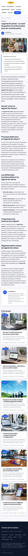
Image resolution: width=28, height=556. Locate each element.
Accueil (3, 6)
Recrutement (10, 6)
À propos (10, 12)
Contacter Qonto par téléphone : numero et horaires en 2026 (13, 503)
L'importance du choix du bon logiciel (13, 67)
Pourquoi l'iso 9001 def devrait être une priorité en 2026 (12, 333)
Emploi (12, 9)
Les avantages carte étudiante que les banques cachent (12, 470)
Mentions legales (5, 539)
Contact (17, 12)
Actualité (4, 12)
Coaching (18, 9)
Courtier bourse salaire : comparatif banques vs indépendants (10, 435)
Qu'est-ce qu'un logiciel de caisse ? (13, 59)
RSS (11, 539)
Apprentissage (5, 9)
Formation (18, 6)
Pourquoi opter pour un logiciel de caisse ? (14, 61)
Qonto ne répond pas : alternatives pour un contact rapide (14, 367)
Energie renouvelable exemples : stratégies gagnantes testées (13, 400)
